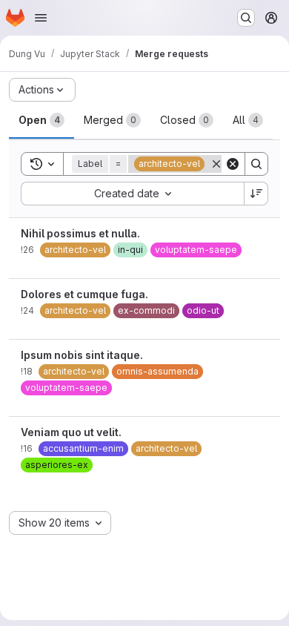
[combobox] (132, 193)
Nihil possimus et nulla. (80, 233)
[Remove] (216, 164)
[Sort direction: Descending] (256, 193)
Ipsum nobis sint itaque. (82, 355)
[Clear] (233, 164)
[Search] (256, 164)
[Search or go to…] (246, 18)
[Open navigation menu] (41, 18)
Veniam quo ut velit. (71, 432)
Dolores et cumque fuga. (84, 294)
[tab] (41, 120)
